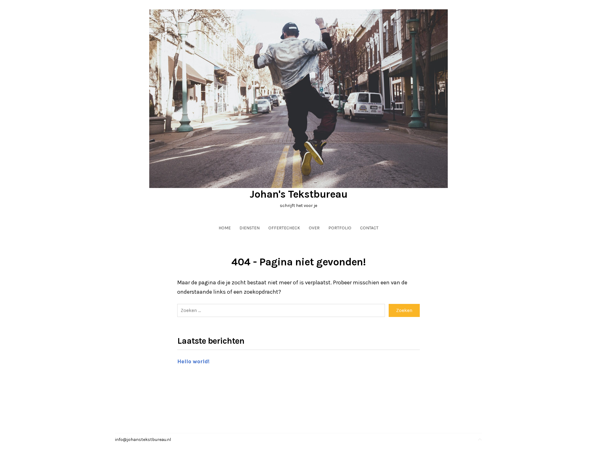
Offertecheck (284, 228)
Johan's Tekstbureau (298, 194)
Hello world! (193, 361)
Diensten (249, 228)
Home (225, 228)
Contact (369, 228)
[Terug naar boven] (480, 439)
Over (314, 228)
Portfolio (339, 228)
